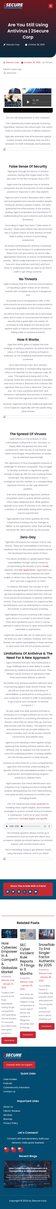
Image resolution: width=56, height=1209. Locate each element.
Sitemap (7, 1119)
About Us (8, 1107)
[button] (51, 6)
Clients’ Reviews (11, 1111)
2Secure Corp (8, 980)
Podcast (7, 1083)
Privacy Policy (10, 1123)
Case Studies (10, 1079)
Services (7, 1115)
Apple (32, 818)
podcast (41, 804)
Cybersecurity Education (16, 1087)
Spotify (43, 818)
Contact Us (9, 1091)
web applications (26, 570)
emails (45, 566)
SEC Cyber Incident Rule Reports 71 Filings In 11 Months (27, 959)
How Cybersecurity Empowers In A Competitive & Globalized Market (13, 957)
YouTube (23, 818)
